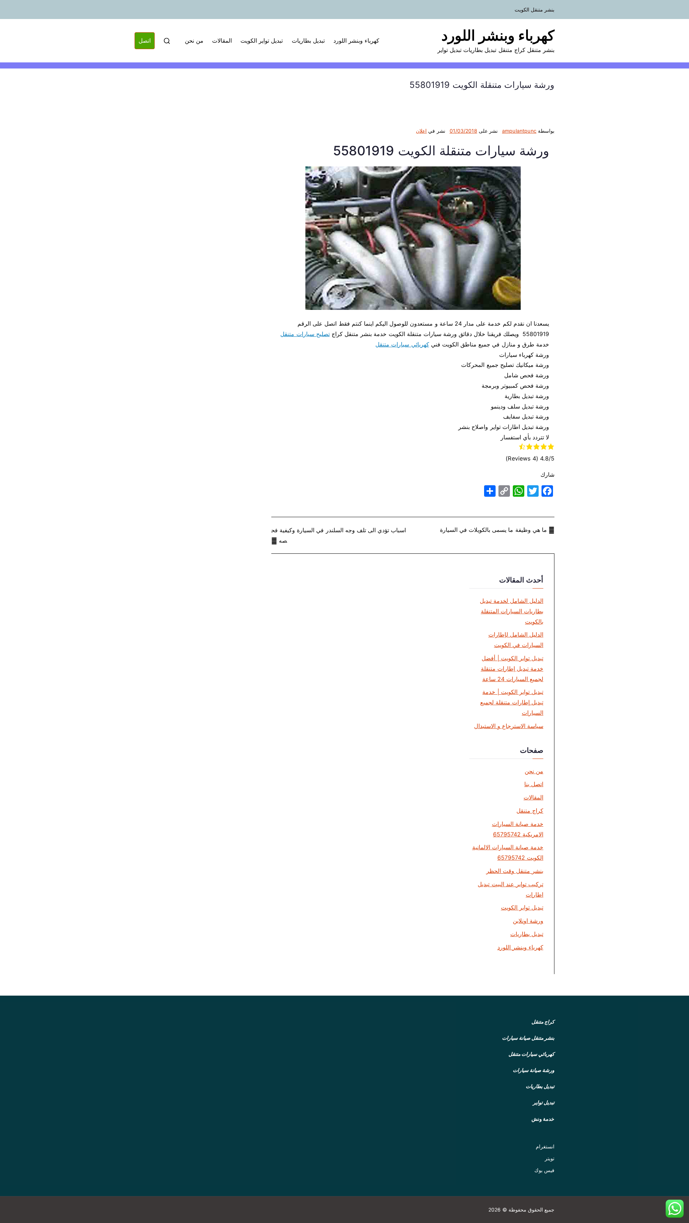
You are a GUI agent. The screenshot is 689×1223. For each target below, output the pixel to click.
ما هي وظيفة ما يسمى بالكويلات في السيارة (493, 529)
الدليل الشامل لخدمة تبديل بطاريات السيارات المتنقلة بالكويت (511, 611)
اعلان (421, 131)
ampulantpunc (519, 131)
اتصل (145, 40)
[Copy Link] (504, 491)
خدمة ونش (542, 1119)
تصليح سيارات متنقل (304, 333)
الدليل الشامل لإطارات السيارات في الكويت (515, 639)
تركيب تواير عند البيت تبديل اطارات (510, 889)
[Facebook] (547, 491)
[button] (675, 1209)
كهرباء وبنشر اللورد (497, 35)
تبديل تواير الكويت (261, 40)
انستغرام (545, 1146)
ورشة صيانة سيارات (533, 1070)
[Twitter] (533, 491)
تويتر (549, 1158)
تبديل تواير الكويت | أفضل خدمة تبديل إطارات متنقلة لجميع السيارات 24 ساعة (512, 669)
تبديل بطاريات (308, 40)
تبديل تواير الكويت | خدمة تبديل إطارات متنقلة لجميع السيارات (511, 702)
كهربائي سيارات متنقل (402, 344)
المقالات (222, 40)
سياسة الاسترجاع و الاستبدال (508, 725)
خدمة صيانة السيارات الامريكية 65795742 (517, 829)
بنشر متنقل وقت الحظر (514, 870)
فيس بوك (544, 1170)
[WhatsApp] (518, 491)
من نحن (194, 40)
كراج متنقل (529, 810)
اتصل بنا (533, 784)
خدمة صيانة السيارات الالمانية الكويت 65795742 (507, 852)
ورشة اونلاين (528, 920)
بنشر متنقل (542, 1038)
